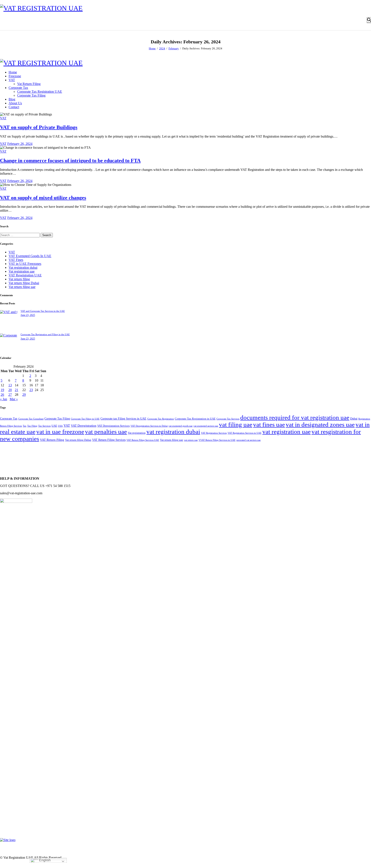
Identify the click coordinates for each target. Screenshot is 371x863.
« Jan (3, 399)
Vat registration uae (22, 271)
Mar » (14, 399)
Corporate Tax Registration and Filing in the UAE (45, 334)
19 (2, 390)
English (44, 860)
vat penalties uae (106, 431)
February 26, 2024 (19, 144)
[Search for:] (20, 235)
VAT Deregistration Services (113, 425)
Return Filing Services (11, 426)
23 (31, 390)
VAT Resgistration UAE (25, 275)
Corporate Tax (8, 418)
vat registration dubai (173, 431)
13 (10, 385)
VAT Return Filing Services (109, 439)
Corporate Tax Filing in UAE (85, 419)
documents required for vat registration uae (294, 417)
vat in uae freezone (60, 431)
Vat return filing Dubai (24, 283)
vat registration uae (286, 431)
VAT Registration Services (214, 433)
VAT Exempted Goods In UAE (30, 256)
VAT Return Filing (52, 439)
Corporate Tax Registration (160, 419)
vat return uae (191, 440)
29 (24, 394)
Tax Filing (32, 426)
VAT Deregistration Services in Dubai (149, 426)
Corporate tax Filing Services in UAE (123, 418)
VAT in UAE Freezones (25, 263)
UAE (54, 425)
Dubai (353, 418)
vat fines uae (269, 424)
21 (16, 390)
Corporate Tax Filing (57, 418)
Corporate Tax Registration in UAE (195, 418)
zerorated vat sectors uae (248, 440)
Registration (364, 419)
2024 (162, 48)
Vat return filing (19, 279)
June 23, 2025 (28, 315)
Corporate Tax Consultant (31, 419)
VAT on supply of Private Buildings (38, 127)
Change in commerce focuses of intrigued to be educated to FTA (70, 160)
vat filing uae (235, 424)
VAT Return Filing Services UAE (142, 440)
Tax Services (44, 426)
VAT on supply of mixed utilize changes (43, 197)
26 (2, 394)
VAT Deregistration (83, 425)
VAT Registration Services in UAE (245, 433)
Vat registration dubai (23, 267)
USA (60, 426)
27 (10, 394)
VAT (3, 118)
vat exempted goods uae (181, 426)
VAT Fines (16, 260)
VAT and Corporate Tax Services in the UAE (43, 311)
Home (152, 48)
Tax (24, 426)
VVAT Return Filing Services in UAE (217, 440)
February (174, 48)
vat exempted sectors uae (205, 426)
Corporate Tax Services (227, 419)
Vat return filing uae (22, 287)
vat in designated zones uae (320, 424)
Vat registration (137, 432)
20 (10, 390)
